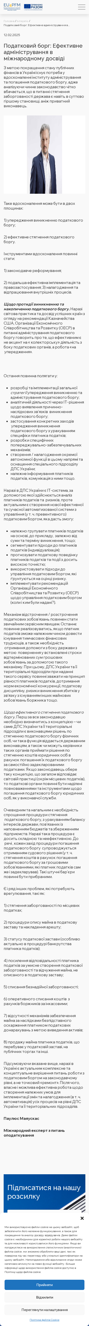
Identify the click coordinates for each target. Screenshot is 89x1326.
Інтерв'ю (23, 21)
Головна (9, 21)
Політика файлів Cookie (44, 1319)
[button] (82, 1218)
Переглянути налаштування (44, 1310)
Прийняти (44, 1285)
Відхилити (44, 1297)
